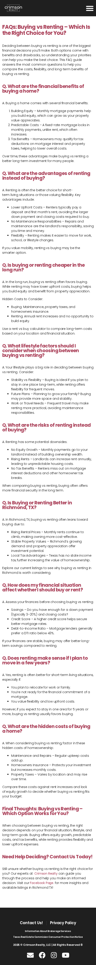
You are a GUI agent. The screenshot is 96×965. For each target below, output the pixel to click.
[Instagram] (53, 955)
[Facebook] (42, 955)
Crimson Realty (45, 873)
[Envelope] (30, 955)
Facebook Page (41, 883)
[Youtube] (65, 955)
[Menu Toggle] (90, 8)
